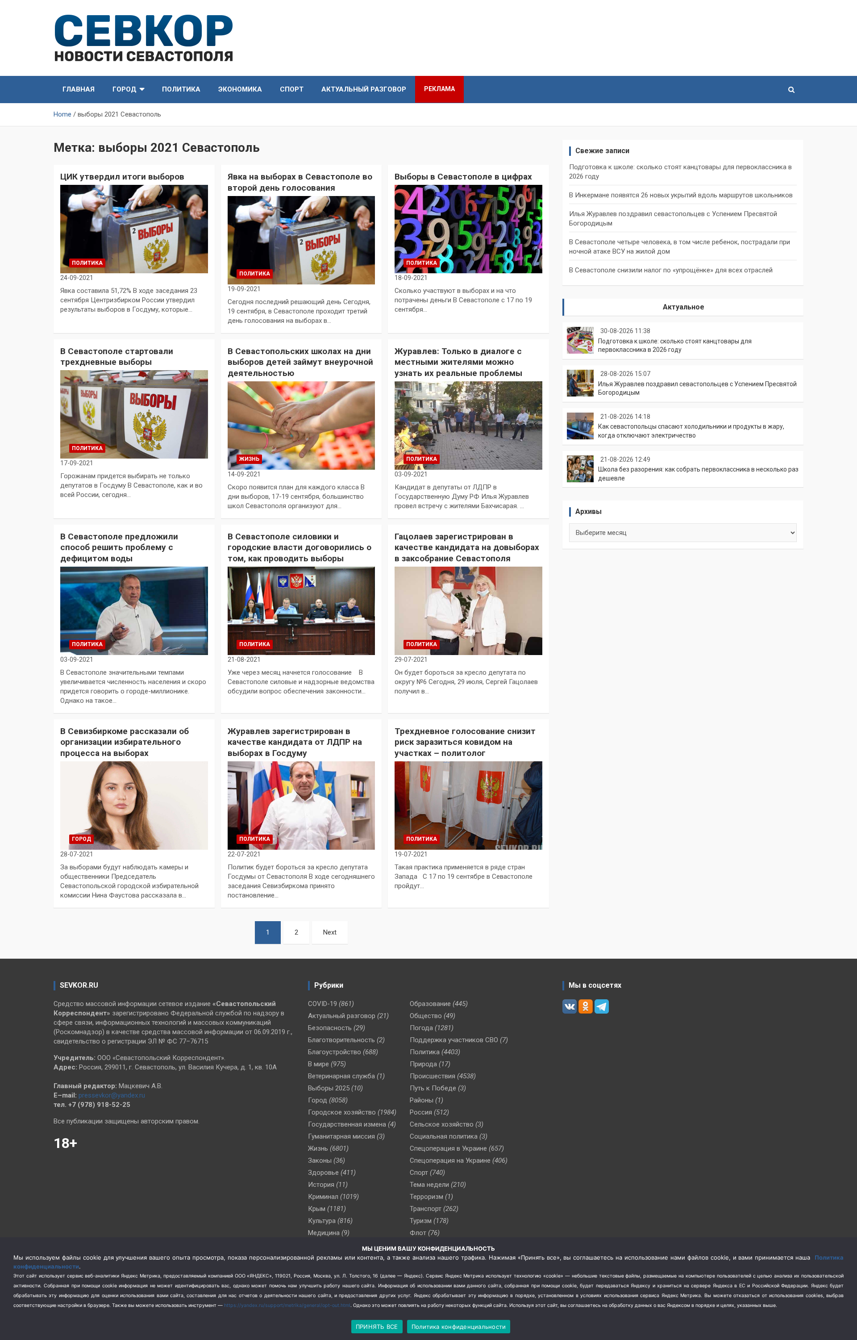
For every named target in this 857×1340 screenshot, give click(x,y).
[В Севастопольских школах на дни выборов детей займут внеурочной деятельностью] (301, 425)
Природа (423, 1064)
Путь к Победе (433, 1088)
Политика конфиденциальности (459, 1326)
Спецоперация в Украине (448, 1148)
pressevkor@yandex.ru (112, 1095)
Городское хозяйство (342, 1112)
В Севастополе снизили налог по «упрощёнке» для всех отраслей (671, 270)
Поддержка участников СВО (454, 1040)
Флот (418, 1233)
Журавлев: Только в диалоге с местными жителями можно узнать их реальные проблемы (458, 362)
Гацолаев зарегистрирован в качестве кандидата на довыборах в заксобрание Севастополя (467, 547)
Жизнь (249, 459)
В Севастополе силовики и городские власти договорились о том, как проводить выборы (299, 547)
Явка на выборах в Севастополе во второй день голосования (300, 182)
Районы (421, 1100)
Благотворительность (341, 1040)
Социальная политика (444, 1136)
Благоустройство (334, 1052)
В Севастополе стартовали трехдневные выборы (116, 356)
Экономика (240, 89)
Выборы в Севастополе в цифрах (463, 176)
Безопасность (330, 1028)
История (321, 1185)
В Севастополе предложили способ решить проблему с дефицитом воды (119, 547)
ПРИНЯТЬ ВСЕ (377, 1326)
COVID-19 (322, 1004)
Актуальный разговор (363, 89)
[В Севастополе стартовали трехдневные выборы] (134, 414)
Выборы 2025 (328, 1088)
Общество (426, 1016)
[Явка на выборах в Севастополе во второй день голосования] (301, 240)
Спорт (292, 89)
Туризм (421, 1221)
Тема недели (429, 1185)
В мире (318, 1064)
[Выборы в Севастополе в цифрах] (468, 229)
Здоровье (323, 1173)
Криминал (323, 1197)
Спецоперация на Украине (450, 1160)
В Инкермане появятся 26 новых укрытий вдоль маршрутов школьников (681, 195)
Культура (322, 1221)
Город (124, 89)
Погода (421, 1028)
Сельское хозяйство (442, 1124)
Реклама (439, 88)
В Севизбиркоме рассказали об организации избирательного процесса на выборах (124, 742)
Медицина (324, 1233)
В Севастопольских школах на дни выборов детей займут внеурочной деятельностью (300, 362)
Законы (320, 1160)
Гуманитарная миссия (341, 1136)
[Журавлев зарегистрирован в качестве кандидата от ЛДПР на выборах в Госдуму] (301, 805)
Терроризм (426, 1197)
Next (330, 932)
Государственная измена (347, 1124)
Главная (78, 89)
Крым (316, 1209)
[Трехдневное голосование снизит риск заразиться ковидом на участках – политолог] (468, 805)
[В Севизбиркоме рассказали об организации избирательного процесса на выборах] (134, 805)
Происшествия (432, 1076)
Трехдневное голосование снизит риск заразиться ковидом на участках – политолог (465, 742)
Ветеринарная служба (341, 1076)
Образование (430, 1004)
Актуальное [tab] (683, 307)
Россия (421, 1112)
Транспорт (425, 1209)
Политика (181, 89)
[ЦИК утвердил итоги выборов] (134, 229)
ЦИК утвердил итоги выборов (122, 176)
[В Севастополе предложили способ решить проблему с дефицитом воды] (134, 610)
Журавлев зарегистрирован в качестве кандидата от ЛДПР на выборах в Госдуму (295, 742)
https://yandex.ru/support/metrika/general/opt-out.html (287, 1305)
